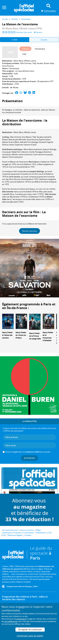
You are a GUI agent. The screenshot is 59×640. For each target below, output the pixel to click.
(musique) (43, 154)
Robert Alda (49, 63)
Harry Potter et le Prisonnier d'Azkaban (48, 336)
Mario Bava (18, 60)
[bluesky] (25, 93)
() (21, 137)
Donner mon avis (29, 231)
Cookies (27, 535)
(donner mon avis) (24, 32)
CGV (50, 532)
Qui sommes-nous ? (10, 530)
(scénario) (33, 149)
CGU (4, 535)
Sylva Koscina (8, 66)
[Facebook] (17, 93)
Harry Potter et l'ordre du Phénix (21, 335)
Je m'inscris (29, 458)
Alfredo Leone (30, 60)
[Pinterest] (30, 93)
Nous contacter (27, 530)
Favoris (39, 32)
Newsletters (41, 532)
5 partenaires (20, 619)
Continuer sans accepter (30, 635)
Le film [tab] (14, 39)
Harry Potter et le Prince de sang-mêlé (35, 336)
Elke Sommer (26, 63)
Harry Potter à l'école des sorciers (7, 335)
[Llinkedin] (34, 93)
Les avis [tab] (44, 39)
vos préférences (10, 621)
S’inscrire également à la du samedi (27, 452)
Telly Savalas (37, 63)
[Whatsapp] (21, 93)
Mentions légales (15, 535)
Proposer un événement (23, 532)
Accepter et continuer (30, 629)
